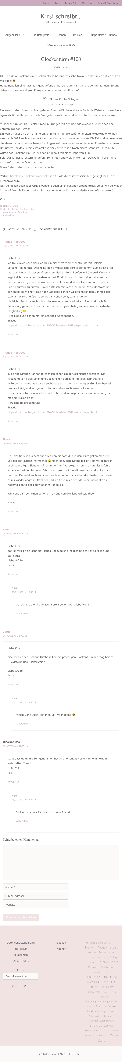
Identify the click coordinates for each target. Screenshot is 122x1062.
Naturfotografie (40, 35)
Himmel (93, 987)
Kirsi (68, 67)
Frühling (112, 957)
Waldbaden (113, 1030)
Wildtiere (104, 1035)
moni (6, 529)
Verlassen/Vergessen (95, 1030)
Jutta (6, 631)
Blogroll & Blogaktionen (108, 3)
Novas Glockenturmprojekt (32, 176)
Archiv (21, 970)
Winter (114, 1035)
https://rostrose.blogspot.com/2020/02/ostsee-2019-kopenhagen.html (52, 412)
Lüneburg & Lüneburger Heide (101, 1001)
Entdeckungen (107, 952)
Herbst (89, 982)
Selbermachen (95, 1016)
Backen (77, 35)
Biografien (113, 943)
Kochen (61, 35)
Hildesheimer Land (105, 981)
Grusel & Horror (108, 967)
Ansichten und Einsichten (15, 212)
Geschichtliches (10, 209)
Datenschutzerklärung (21, 942)
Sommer (93, 1020)
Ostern (100, 1012)
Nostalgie (91, 1011)
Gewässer (93, 967)
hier (89, 176)
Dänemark (92, 952)
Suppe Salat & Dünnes (103, 35)
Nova (6, 439)
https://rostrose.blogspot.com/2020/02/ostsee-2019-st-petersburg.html (53, 325)
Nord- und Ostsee (106, 1006)
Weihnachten (91, 1035)
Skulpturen (108, 1016)
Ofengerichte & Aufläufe (61, 45)
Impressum (21, 948)
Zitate (101, 1040)
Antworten (13, 334)
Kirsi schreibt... (61, 15)
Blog (57, 3)
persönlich (110, 1011)
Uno (111, 1026)
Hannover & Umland (98, 976)
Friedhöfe (102, 957)
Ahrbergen (91, 942)
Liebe (96, 997)
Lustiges (104, 996)
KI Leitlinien (20, 954)
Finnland (91, 957)
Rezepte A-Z (70, 3)
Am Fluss (102, 942)
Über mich (87, 3)
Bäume (114, 947)
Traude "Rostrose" (14, 241)
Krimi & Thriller (94, 991)
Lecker (113, 992)
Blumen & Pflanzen (96, 947)
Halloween (97, 972)
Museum (91, 1006)
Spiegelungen (106, 1020)
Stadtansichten (27, 209)
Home (46, 3)
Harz (114, 977)
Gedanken (90, 962)
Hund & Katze (107, 987)
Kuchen (105, 992)
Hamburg (105, 972)
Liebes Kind (9, 215)
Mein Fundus (21, 961)
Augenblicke (12, 35)
